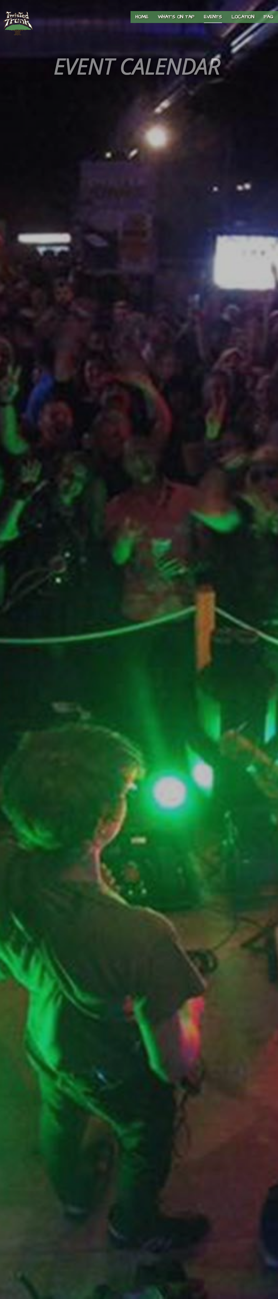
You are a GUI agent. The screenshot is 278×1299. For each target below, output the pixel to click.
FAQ (268, 16)
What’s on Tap (176, 16)
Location (243, 16)
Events (213, 16)
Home (141, 16)
